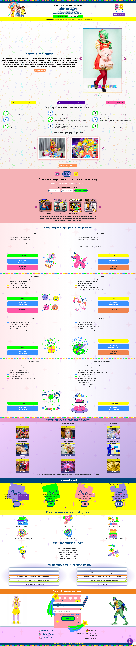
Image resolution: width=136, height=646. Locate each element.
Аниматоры (68, 8)
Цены (56, 19)
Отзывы (73, 19)
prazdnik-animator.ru (47, 638)
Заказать (68, 618)
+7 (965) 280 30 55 (120, 11)
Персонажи (49, 19)
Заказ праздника (85, 19)
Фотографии (65, 19)
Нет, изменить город (74, 16)
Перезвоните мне (81, 190)
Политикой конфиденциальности (78, 193)
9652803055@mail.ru (47, 634)
